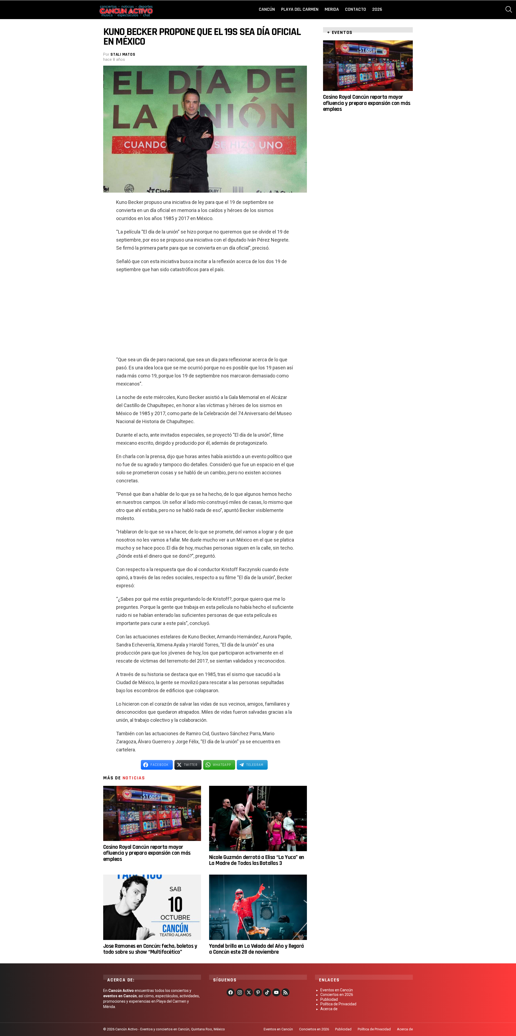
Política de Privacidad (338, 1004)
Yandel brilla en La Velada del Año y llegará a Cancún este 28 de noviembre (256, 949)
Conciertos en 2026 (336, 994)
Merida (332, 9)
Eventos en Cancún (336, 990)
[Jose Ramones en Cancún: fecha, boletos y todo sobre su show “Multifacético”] (152, 907)
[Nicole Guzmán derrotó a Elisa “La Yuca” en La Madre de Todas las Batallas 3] (258, 818)
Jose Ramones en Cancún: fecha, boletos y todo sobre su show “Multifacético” (150, 949)
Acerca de (329, 1009)
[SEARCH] (509, 9)
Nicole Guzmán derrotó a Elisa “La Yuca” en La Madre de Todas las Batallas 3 (256, 860)
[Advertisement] (205, 316)
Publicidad (329, 999)
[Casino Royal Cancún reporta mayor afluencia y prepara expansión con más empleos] (152, 813)
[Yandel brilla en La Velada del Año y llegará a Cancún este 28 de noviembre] (258, 907)
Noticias (134, 778)
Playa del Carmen (299, 9)
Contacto (355, 9)
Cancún (267, 9)
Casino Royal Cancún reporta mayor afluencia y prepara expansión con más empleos (147, 853)
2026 (377, 9)
